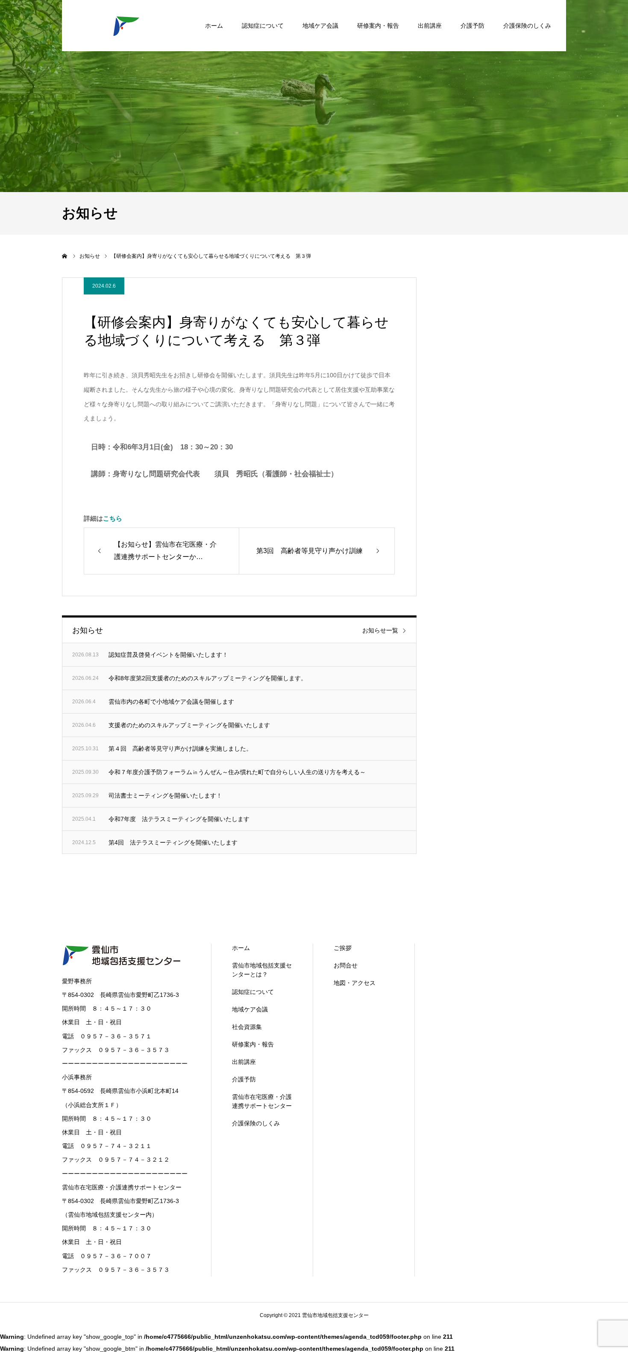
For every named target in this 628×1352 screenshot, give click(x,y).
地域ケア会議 (320, 25)
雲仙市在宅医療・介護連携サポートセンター (262, 1101)
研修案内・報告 (378, 25)
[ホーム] (65, 256)
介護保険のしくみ (527, 25)
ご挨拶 (343, 947)
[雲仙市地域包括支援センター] (126, 25)
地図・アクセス (355, 982)
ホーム (214, 25)
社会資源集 (247, 1026)
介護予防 (472, 25)
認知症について (263, 25)
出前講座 (430, 25)
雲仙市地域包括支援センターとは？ (262, 970)
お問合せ (346, 965)
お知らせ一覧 (380, 630)
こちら (112, 518)
